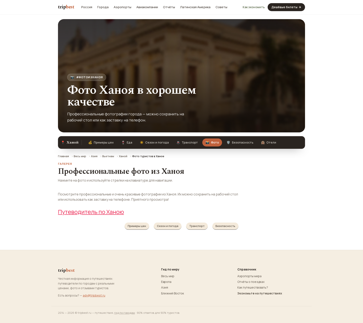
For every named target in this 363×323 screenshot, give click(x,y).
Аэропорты (122, 7)
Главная (63, 156)
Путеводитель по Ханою (91, 212)
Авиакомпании (147, 7)
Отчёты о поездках (250, 282)
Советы (221, 7)
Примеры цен (101, 142)
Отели (268, 142)
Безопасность (239, 142)
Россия (86, 7)
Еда (126, 142)
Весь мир (80, 156)
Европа (166, 282)
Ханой (123, 156)
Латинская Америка (195, 7)
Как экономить (254, 7)
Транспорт (187, 142)
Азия (94, 156)
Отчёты (169, 7)
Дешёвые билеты (286, 7)
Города (103, 7)
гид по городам (124, 313)
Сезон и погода (154, 142)
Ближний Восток (172, 293)
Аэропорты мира (249, 276)
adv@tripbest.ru (94, 295)
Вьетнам (108, 156)
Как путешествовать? (252, 287)
